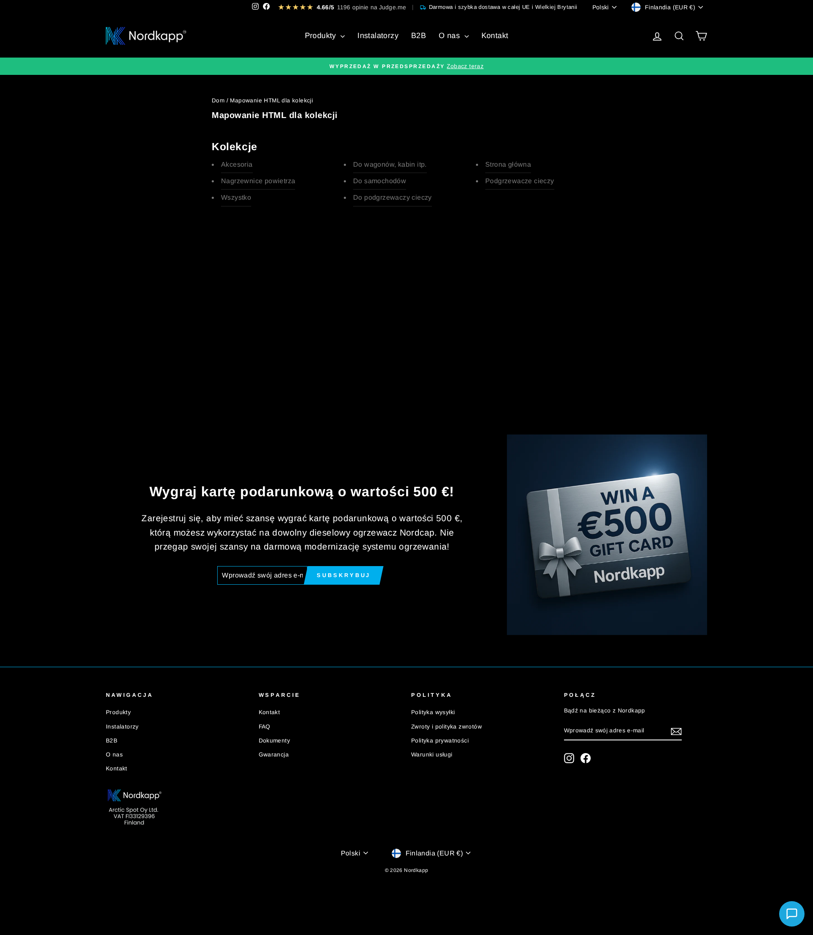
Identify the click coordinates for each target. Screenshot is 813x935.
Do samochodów (379, 180)
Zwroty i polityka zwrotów (446, 726)
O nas (450, 35)
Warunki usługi (432, 754)
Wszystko (236, 197)
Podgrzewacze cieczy (519, 180)
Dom (218, 100)
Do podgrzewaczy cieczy (392, 197)
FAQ (265, 726)
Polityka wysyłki (433, 712)
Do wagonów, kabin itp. (390, 164)
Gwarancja (274, 754)
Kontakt (495, 35)
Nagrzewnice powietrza (258, 180)
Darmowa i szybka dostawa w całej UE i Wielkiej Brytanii (503, 7)
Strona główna (508, 164)
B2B (418, 35)
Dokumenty (274, 740)
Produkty (322, 35)
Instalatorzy (377, 35)
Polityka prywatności (440, 740)
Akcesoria (237, 164)
